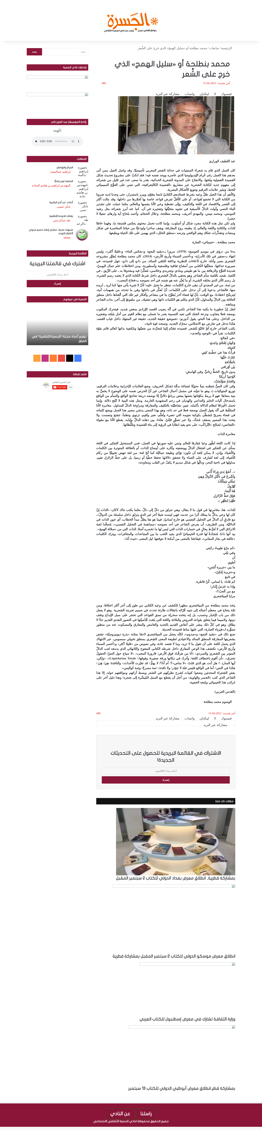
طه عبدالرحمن (61, 220)
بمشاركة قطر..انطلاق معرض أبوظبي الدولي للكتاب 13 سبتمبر (181, 1088)
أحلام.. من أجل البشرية (61, 202)
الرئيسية (227, 48)
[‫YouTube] (61, 358)
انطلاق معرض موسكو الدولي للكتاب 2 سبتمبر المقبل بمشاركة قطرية (174, 956)
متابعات (214, 48)
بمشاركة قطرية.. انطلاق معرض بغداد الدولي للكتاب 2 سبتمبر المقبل (175, 878)
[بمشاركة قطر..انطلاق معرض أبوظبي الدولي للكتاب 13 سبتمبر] (181, 1055)
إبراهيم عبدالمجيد (60, 171)
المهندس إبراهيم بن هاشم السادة (51, 185)
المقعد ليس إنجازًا (64, 181)
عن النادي (120, 1113)
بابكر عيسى (63, 206)
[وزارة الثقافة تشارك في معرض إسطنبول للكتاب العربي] (187, 989)
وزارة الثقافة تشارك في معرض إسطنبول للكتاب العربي (187, 1019)
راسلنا (146, 1113)
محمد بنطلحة (212, 702)
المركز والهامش (64, 167)
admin (66, 237)
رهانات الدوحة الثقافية (61, 216)
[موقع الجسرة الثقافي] (131, 20)
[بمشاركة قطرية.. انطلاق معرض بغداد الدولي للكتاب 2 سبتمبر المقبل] (175, 841)
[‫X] (69, 358)
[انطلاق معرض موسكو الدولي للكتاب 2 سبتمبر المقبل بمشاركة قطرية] (174, 918)
